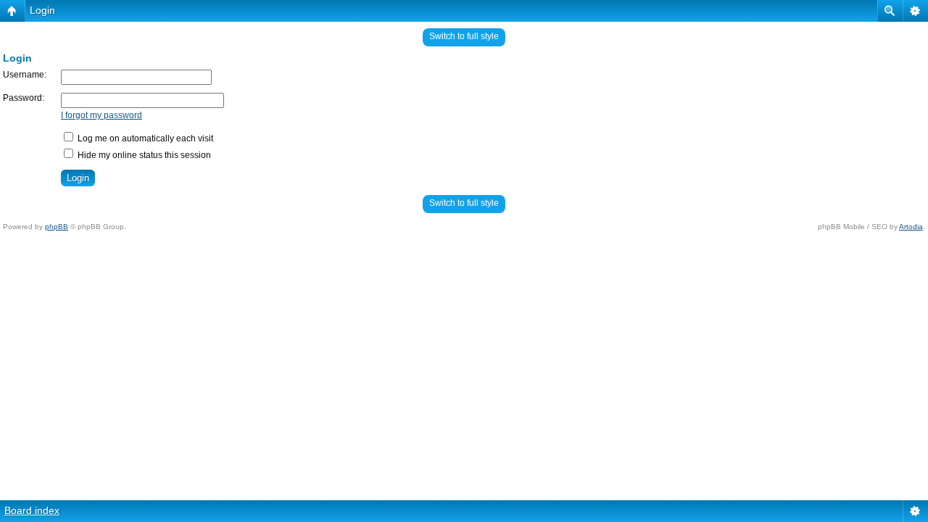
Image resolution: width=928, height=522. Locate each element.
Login (42, 10)
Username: (24, 75)
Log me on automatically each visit (144, 138)
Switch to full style (464, 36)
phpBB (56, 227)
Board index (31, 510)
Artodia (911, 227)
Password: (23, 98)
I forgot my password (101, 115)
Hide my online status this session (143, 155)
